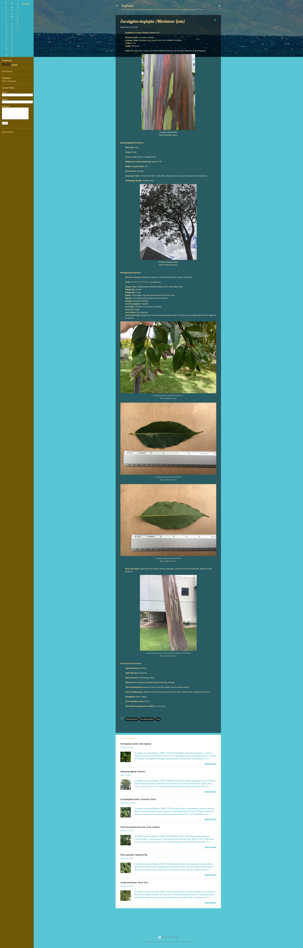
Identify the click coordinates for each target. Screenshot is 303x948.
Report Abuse (8, 132)
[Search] (219, 6)
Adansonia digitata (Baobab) (132, 771)
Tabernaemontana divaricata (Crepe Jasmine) (140, 827)
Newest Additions (6, 33)
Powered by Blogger (169, 937)
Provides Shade (146, 719)
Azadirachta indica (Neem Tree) (134, 882)
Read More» (210, 764)
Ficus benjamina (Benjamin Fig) (134, 854)
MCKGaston (7, 71)
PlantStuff (7, 55)
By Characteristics (12, 44)
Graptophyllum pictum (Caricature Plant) (138, 799)
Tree (158, 719)
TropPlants (127, 5)
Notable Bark (131, 719)
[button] (214, 20)
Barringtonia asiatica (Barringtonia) (136, 743)
